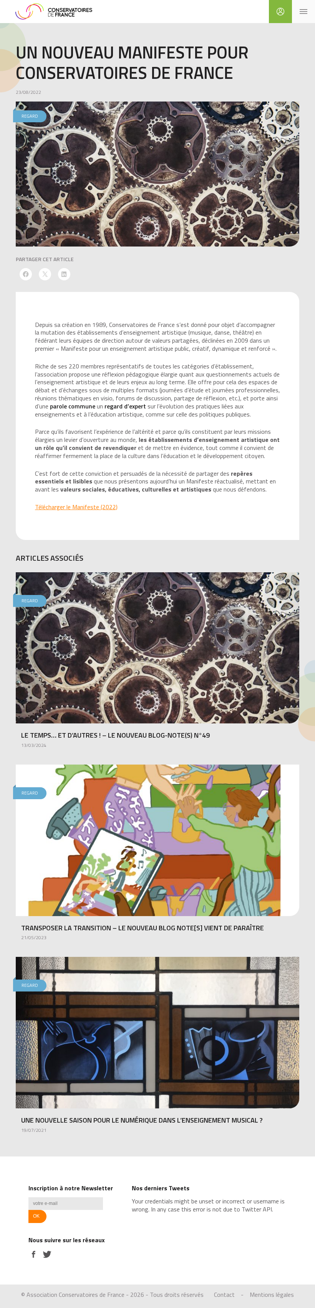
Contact (224, 1294)
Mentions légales (272, 1294)
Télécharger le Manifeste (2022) (76, 507)
